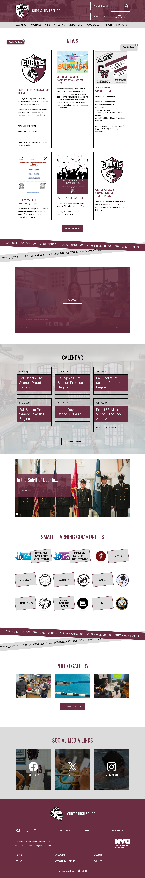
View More (24, 490)
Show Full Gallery (72, 706)
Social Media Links (72, 740)
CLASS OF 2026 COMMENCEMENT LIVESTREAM (106, 193)
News (72, 41)
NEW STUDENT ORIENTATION (104, 89)
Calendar (72, 357)
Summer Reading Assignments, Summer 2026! (71, 80)
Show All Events (72, 441)
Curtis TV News (15, 42)
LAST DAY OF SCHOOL (70, 197)
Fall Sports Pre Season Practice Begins (31, 382)
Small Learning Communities (72, 537)
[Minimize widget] (23, 40)
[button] (21, 24)
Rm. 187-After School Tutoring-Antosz (108, 414)
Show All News (72, 228)
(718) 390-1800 (26, 846)
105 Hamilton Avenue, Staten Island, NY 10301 (32, 841)
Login (82, 870)
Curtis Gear (129, 47)
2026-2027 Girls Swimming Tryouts (29, 201)
